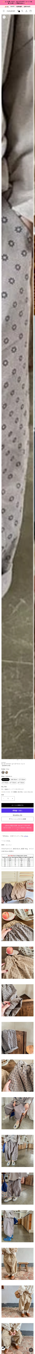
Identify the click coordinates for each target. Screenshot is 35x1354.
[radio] (3, 772)
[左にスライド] (13, 760)
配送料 (6, 789)
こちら (26, 836)
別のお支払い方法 (17, 815)
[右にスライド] (22, 760)
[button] (4, 11)
